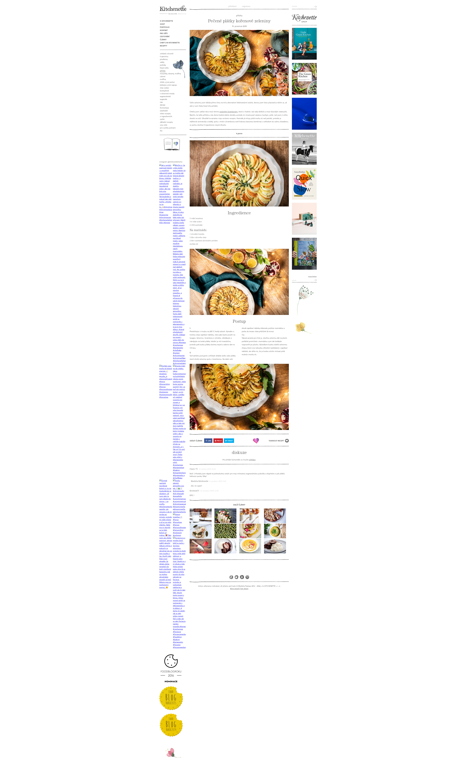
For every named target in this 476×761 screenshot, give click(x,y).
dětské (162, 105)
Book (172, 144)
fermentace (164, 107)
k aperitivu (164, 56)
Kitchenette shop (304, 18)
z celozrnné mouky (167, 93)
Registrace (246, 6)
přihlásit (252, 459)
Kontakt (164, 30)
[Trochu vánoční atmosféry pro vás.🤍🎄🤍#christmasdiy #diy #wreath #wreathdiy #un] (179, 496)
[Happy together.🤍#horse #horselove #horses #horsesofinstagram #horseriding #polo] (179, 525)
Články (163, 39)
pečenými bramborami (229, 111)
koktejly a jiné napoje (168, 85)
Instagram (242, 577)
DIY (161, 130)
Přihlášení (232, 6)
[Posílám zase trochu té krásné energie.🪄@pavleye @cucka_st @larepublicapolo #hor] (165, 381)
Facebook (231, 577)
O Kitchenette (166, 21)
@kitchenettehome (175, 161)
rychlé (162, 119)
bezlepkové (164, 90)
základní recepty (166, 122)
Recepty (163, 45)
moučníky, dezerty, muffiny (170, 73)
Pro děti (164, 33)
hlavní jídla (164, 68)
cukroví (162, 76)
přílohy (162, 70)
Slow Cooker (164, 87)
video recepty (165, 113)
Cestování (164, 36)
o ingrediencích (166, 116)
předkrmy (164, 59)
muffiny (163, 79)
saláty (162, 62)
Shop (162, 24)
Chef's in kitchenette (170, 42)
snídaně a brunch (166, 53)
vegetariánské (165, 96)
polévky (163, 65)
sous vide (163, 125)
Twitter (237, 577)
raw (161, 102)
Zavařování (164, 110)
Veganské (163, 99)
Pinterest (247, 577)
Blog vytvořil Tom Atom (239, 588)
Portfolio (165, 27)
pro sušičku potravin (168, 127)
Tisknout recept (276, 440)
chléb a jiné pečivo (167, 82)
